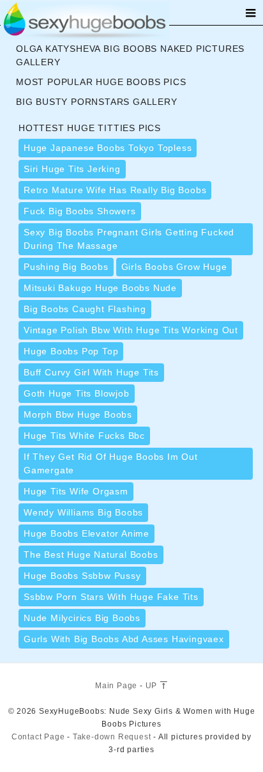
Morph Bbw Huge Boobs (78, 414)
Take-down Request (112, 736)
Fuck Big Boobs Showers (80, 211)
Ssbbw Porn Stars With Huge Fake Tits (111, 597)
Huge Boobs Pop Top (71, 351)
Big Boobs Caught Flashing (85, 309)
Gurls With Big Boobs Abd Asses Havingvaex (124, 639)
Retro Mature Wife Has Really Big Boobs (115, 190)
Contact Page (38, 736)
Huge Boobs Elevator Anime (86, 533)
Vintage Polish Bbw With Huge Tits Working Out (131, 330)
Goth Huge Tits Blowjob (77, 393)
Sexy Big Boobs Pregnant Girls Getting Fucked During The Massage (129, 239)
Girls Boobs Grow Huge (174, 267)
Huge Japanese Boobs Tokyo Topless (108, 148)
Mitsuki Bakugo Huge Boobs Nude (100, 288)
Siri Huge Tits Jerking (72, 169)
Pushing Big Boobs (66, 267)
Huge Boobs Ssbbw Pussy (82, 576)
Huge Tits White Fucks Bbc (84, 435)
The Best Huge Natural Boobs (91, 554)
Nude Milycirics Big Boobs (82, 618)
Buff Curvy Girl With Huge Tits (91, 372)
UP (153, 685)
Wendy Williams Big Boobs (83, 512)
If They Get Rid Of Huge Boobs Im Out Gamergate (111, 463)
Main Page (116, 685)
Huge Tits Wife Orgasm (76, 491)
